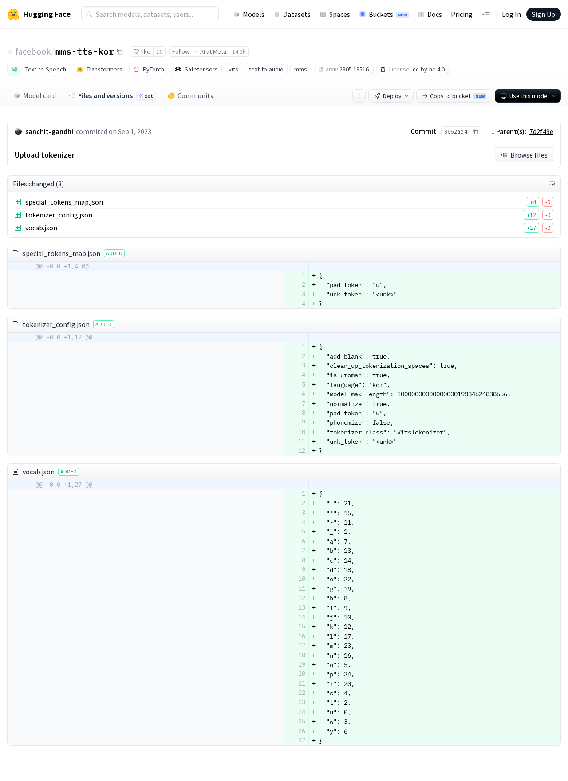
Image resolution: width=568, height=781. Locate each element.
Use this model (529, 96)
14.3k (239, 51)
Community (195, 95)
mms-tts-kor (84, 51)
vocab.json (41, 227)
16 (159, 51)
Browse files (529, 154)
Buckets (388, 14)
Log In (511, 14)
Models (253, 14)
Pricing (462, 14)
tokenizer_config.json (58, 214)
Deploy (392, 96)
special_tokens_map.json (64, 201)
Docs (434, 14)
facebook (33, 51)
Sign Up (543, 14)
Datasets (297, 14)
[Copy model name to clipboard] (120, 51)
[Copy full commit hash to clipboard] (475, 132)
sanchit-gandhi (49, 131)
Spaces (339, 14)
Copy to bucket (457, 96)
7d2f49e (541, 131)
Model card (39, 95)
